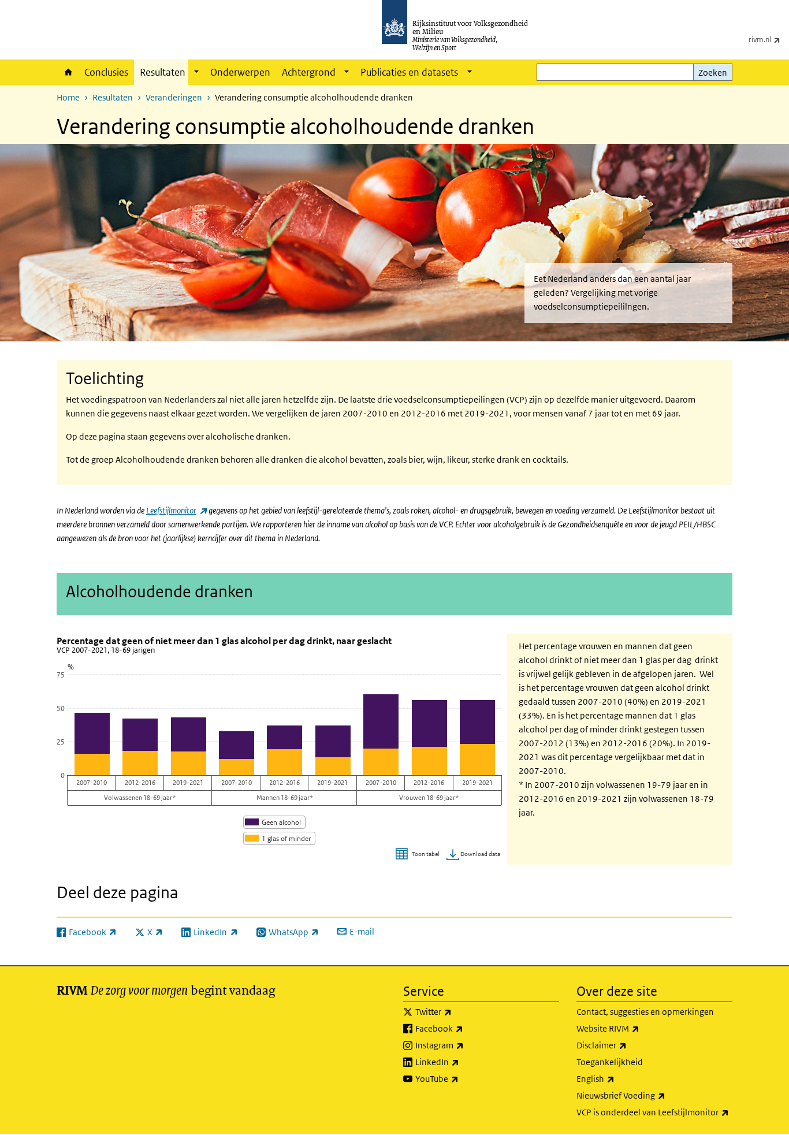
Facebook (464, 1028)
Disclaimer (627, 1045)
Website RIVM (633, 1028)
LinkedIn (462, 1061)
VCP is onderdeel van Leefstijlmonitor (654, 1112)
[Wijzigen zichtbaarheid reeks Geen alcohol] (274, 822)
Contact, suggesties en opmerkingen (645, 1011)
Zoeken (712, 72)
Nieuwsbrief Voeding (646, 1095)
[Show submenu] (196, 72)
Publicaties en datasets (409, 72)
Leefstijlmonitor (176, 510)
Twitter (459, 1011)
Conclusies (106, 72)
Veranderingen (174, 97)
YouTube (462, 1078)
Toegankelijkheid (609, 1061)
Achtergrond (309, 72)
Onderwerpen (240, 72)
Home (68, 72)
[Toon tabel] (419, 854)
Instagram (465, 1045)
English (620, 1078)
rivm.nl (769, 39)
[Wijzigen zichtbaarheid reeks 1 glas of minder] (279, 838)
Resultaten (162, 72)
